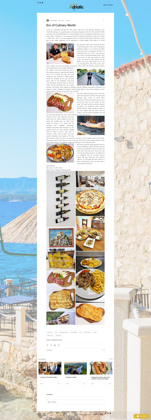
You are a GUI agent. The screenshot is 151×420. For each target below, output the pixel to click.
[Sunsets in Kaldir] (75, 368)
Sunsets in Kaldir (71, 377)
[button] (81, 414)
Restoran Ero (87, 332)
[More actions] (104, 20)
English (48, 340)
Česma (94, 332)
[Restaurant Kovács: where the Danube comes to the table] (101, 368)
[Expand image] (60, 199)
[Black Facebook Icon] (38, 3)
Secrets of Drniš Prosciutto (49, 377)
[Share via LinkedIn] (55, 345)
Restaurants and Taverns (56, 340)
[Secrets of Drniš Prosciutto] (50, 368)
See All (110, 359)
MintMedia (44, 415)
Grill (81, 332)
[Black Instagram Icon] (40, 3)
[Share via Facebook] (47, 345)
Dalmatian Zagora (64, 332)
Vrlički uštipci (74, 332)
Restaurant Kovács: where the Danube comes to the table (101, 378)
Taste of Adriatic (47, 413)
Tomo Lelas (58, 335)
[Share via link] (58, 345)
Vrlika (55, 332)
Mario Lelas (50, 335)
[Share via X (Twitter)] (51, 345)
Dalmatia (49, 332)
